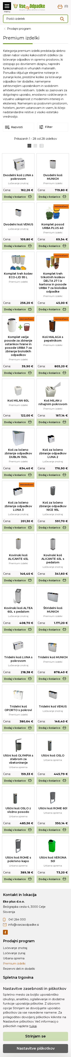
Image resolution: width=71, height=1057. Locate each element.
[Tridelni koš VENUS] (52, 695)
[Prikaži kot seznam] (34, 145)
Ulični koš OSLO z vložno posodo (18, 810)
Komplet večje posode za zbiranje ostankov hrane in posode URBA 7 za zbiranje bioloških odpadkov (18, 346)
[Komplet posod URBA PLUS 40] (53, 213)
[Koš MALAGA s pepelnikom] (53, 325)
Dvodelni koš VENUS (18, 224)
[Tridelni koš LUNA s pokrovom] (18, 645)
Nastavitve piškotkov (36, 1048)
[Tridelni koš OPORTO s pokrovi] (18, 695)
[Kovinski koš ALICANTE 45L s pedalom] (53, 543)
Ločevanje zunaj (14, 953)
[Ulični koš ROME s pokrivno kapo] (18, 846)
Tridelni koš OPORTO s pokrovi (18, 708)
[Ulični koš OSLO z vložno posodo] (18, 797)
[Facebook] (5, 931)
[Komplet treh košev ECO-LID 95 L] (18, 262)
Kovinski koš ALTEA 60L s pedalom (18, 609)
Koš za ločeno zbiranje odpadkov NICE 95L (52, 506)
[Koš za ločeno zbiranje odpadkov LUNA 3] (18, 491)
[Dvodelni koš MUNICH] (52, 163)
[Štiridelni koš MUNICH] (52, 596)
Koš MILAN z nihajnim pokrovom (52, 402)
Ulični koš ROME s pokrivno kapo (18, 859)
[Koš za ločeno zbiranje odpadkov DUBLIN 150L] (18, 438)
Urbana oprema (13, 958)
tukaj (33, 1026)
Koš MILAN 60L (18, 400)
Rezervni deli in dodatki (19, 969)
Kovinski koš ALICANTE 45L (18, 557)
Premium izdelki (14, 963)
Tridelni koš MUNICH (53, 657)
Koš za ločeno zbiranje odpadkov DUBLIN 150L (18, 453)
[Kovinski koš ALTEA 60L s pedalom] (18, 596)
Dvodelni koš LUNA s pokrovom (18, 177)
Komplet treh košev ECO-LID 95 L (18, 275)
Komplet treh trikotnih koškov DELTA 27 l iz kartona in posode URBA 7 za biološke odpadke (53, 282)
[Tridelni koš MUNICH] (53, 645)
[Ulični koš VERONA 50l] (53, 846)
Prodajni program (19, 28)
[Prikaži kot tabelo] (40, 145)
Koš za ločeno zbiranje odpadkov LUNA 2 (52, 453)
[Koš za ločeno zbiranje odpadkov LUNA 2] (52, 438)
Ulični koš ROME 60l (52, 808)
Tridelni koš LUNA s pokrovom (18, 659)
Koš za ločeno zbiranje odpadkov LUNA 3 (18, 506)
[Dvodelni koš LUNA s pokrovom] (18, 163)
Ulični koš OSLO (52, 755)
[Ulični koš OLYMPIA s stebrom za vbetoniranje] (18, 744)
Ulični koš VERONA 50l (52, 859)
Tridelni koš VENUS (53, 706)
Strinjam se (35, 1036)
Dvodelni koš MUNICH (52, 177)
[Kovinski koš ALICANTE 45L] (18, 543)
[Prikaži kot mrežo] (29, 145)
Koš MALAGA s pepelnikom (52, 338)
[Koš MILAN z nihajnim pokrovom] (53, 389)
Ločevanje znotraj (15, 948)
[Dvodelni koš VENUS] (18, 213)
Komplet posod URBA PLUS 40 (52, 226)
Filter (48, 127)
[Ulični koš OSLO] (53, 744)
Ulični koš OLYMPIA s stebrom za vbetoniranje (18, 759)
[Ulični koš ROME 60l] (52, 797)
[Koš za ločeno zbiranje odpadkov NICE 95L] (52, 491)
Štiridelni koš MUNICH (52, 609)
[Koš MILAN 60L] (18, 389)
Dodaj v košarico (15, 196)
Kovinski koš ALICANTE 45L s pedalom (52, 558)
